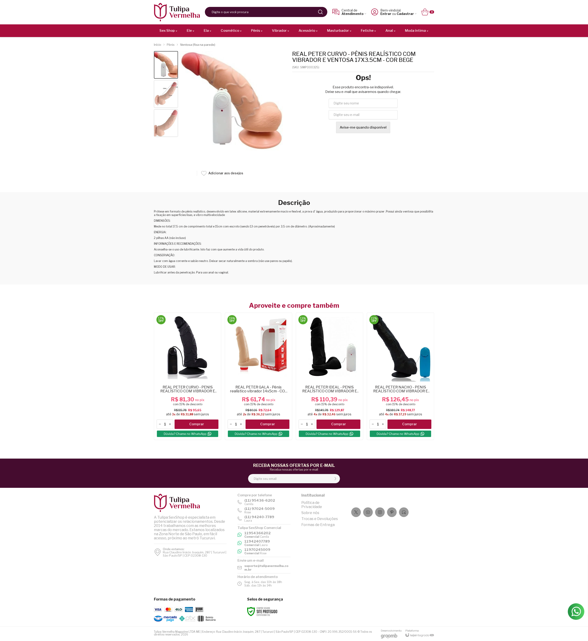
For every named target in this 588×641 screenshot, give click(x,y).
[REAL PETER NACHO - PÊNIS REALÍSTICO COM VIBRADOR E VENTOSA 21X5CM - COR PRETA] (400, 376)
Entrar (385, 13)
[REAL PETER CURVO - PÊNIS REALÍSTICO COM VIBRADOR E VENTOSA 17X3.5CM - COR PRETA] (187, 376)
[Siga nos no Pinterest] (392, 512)
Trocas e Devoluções (319, 519)
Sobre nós (310, 513)
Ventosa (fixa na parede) (197, 44)
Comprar (196, 424)
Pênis (171, 44)
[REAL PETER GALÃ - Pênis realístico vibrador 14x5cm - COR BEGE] (258, 376)
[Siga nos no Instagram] (380, 512)
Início (157, 44)
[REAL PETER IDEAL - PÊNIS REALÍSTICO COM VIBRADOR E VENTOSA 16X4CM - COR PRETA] (329, 376)
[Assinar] (335, 478)
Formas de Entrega (318, 525)
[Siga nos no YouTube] (368, 512)
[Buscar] (320, 12)
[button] (166, 65)
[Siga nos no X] (356, 512)
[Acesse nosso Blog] (404, 512)
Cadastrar (405, 13)
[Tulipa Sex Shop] (177, 12)
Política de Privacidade (311, 504)
